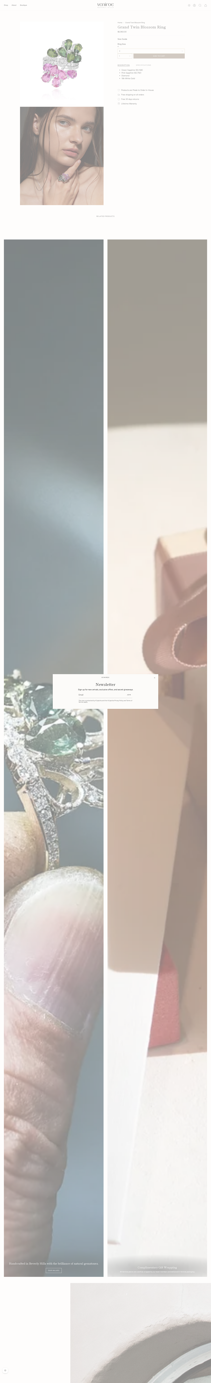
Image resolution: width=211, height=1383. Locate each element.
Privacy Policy (118, 700)
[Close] (154, 678)
